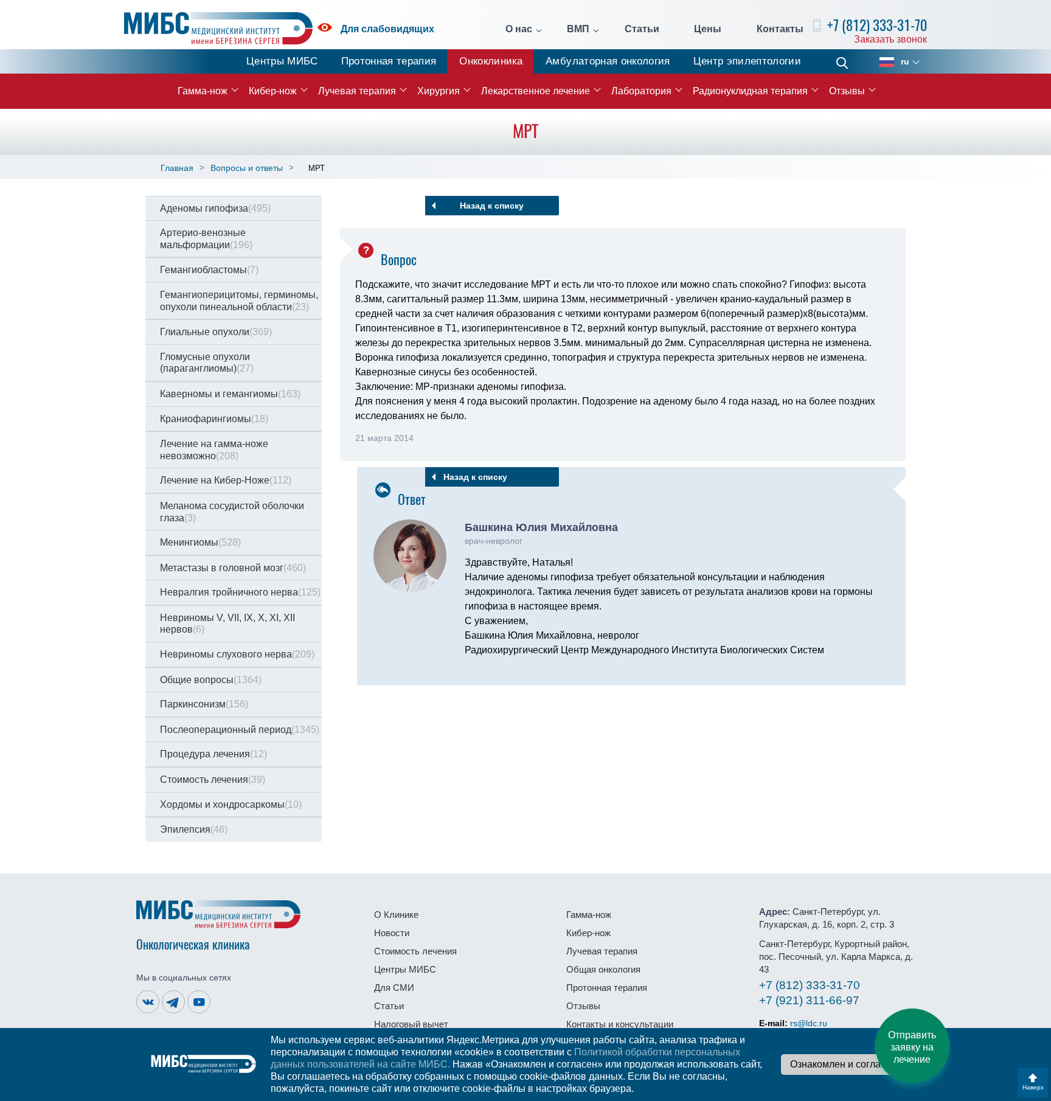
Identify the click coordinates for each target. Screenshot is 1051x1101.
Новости (391, 933)
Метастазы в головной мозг (233, 568)
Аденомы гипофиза (215, 208)
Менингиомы (200, 542)
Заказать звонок (890, 39)
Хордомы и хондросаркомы (231, 804)
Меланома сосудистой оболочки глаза (232, 512)
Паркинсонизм (204, 704)
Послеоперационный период (239, 729)
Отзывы (847, 91)
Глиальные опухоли (216, 332)
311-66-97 (809, 1000)
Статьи (642, 29)
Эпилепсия (193, 829)
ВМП (578, 29)
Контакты (780, 29)
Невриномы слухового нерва (237, 654)
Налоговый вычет (411, 1024)
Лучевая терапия (357, 91)
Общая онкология (603, 969)
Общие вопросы (211, 680)
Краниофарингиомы (214, 419)
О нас (518, 29)
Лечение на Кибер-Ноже (225, 480)
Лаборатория (641, 91)
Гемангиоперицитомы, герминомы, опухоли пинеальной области (239, 301)
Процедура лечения (213, 754)
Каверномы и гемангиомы (230, 394)
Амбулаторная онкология (608, 61)
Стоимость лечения (212, 779)
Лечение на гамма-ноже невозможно (214, 450)
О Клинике (396, 914)
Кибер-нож (273, 91)
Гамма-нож (202, 91)
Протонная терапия (389, 61)
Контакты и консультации (619, 1024)
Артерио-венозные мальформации (206, 238)
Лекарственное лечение (535, 91)
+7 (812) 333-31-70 (877, 25)
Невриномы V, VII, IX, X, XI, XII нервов (227, 624)
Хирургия (438, 91)
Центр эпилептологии (747, 61)
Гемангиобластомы (209, 270)
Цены (707, 29)
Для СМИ (394, 987)
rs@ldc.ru (808, 1023)
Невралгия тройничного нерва (240, 592)
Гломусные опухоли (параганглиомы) (207, 363)
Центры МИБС (282, 61)
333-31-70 (809, 985)
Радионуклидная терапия (750, 91)
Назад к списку (492, 205)
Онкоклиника (490, 61)
